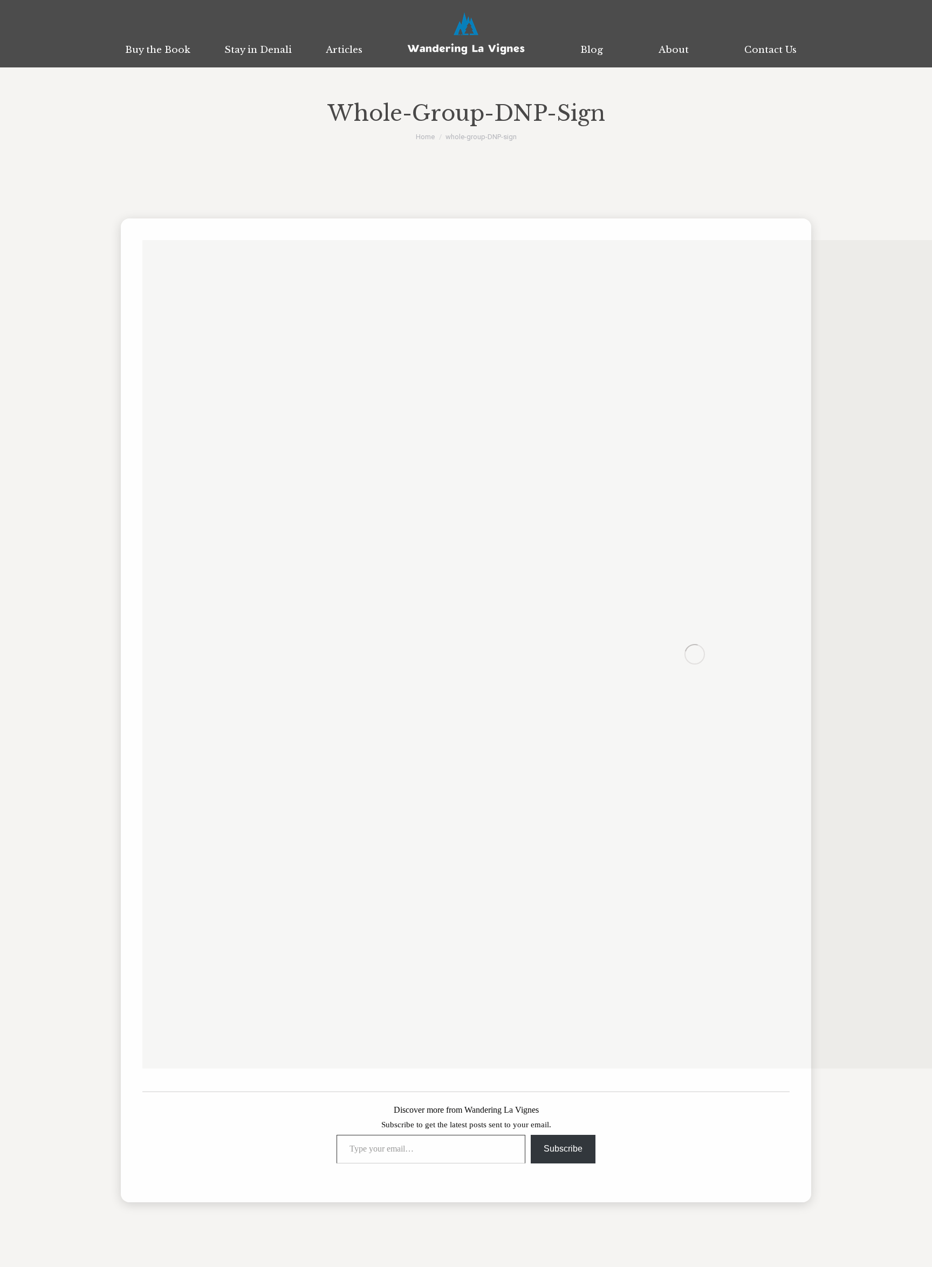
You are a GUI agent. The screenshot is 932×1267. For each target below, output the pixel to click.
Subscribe (563, 1148)
